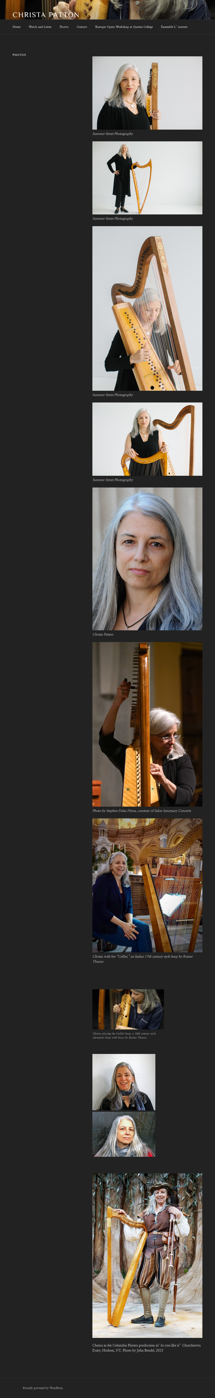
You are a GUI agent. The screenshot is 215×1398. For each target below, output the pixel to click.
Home (17, 27)
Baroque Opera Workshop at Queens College (124, 27)
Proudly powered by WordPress (43, 1388)
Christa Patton (46, 14)
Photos (64, 27)
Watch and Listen (40, 27)
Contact (82, 27)
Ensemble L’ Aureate (174, 27)
